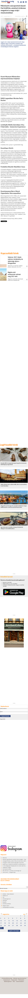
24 (1, 925)
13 (13, 920)
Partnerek (21, 980)
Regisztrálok (2, 719)
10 (1, 920)
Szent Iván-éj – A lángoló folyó (9, 872)
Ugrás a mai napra (14, 930)
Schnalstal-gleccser (7, 898)
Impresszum (6, 980)
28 (17, 925)
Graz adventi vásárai (7, 869)
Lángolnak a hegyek (7, 867)
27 (13, 925)
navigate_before (1, 914)
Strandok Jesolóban (7, 903)
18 (5, 923)
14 (17, 920)
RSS (14, 981)
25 (5, 925)
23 (25, 923)
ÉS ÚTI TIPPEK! (5, 880)
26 (9, 925)
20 (13, 923)
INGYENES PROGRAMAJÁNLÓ (10, 879)
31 (1, 928)
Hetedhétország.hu (20, 16)
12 (9, 920)
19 (9, 923)
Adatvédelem (20, 981)
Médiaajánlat (8, 981)
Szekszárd (5, 900)
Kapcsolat (14, 980)
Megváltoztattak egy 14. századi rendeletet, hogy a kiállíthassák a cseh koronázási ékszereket (14, 506)
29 (21, 925)
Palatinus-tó (5, 895)
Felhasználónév (3, 708)
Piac (3, 897)
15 (21, 920)
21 (17, 923)
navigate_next (27, 887)
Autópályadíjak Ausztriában (8, 907)
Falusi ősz (5, 857)
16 (25, 920)
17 (1, 923)
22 (21, 923)
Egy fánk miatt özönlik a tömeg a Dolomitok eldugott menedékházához (12, 527)
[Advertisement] (14, 61)
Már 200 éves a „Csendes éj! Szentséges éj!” (12, 870)
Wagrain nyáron (6, 905)
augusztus (6, 914)
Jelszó (1, 711)
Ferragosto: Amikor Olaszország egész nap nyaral (13, 862)
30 (25, 925)
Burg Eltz (4, 902)
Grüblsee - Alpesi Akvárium (8, 894)
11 (5, 920)
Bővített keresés (3, 888)
